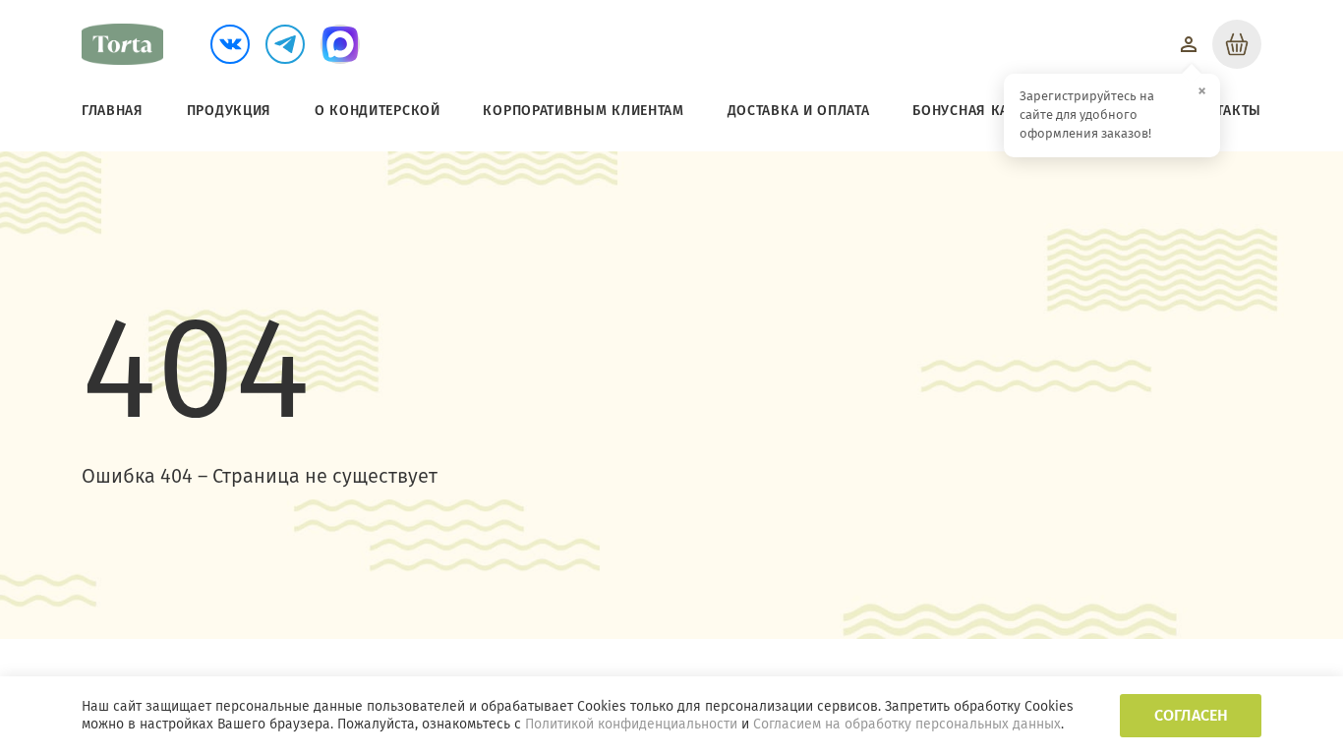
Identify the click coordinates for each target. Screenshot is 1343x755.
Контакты (1224, 110)
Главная (113, 110)
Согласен (1191, 715)
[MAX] (340, 44)
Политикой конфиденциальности (631, 724)
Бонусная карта (972, 110)
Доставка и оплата (799, 110)
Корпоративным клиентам (583, 110)
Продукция (229, 110)
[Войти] (1188, 44)
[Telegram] (285, 44)
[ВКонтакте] (230, 44)
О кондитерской (377, 110)
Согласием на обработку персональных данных (907, 724)
